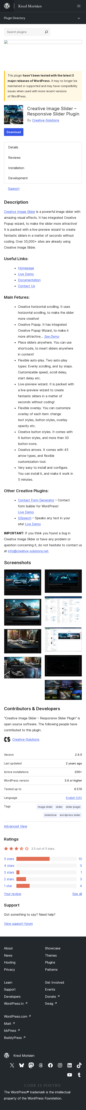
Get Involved (54, 982)
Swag (51, 1003)
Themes (51, 955)
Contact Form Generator (36, 500)
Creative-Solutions (45, 120)
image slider (45, 806)
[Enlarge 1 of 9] (36, 575)
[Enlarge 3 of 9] (36, 634)
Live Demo (26, 274)
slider (59, 806)
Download (14, 132)
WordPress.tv (16, 1003)
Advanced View (15, 826)
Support (14, 189)
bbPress (12, 1031)
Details (13, 147)
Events (50, 989)
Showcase (52, 948)
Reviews (14, 158)
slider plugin (73, 806)
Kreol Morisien (23, 1056)
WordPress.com (17, 1016)
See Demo (51, 336)
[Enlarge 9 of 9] (77, 685)
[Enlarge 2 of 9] (36, 604)
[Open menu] (79, 6)
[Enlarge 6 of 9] (77, 601)
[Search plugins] (46, 32)
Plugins (50, 962)
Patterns (51, 969)
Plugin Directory (14, 18)
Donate (52, 997)
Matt (9, 1024)
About (8, 948)
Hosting (9, 962)
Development (18, 178)
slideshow (50, 815)
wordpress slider (70, 815)
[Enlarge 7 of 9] (77, 633)
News (8, 955)
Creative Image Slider (19, 212)
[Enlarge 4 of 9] (36, 662)
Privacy (9, 969)
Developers (12, 997)
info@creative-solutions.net (28, 551)
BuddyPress (15, 1038)
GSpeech (24, 518)
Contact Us (26, 286)
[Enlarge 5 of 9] (77, 575)
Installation (16, 168)
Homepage (26, 268)
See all (77, 894)
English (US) (74, 797)
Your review (12, 894)
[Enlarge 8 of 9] (77, 660)
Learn (8, 982)
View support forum (18, 924)
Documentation (29, 280)
